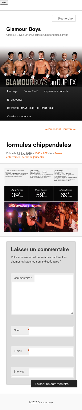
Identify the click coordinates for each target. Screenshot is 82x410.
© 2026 (33, 402)
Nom (21, 330)
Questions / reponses (19, 116)
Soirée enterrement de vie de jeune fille (34, 155)
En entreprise (14, 99)
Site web (19, 371)
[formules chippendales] (40, 200)
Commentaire (23, 278)
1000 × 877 (41, 153)
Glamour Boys (23, 28)
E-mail (21, 351)
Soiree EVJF (31, 91)
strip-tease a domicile (56, 91)
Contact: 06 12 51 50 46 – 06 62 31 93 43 (30, 108)
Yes (4, 2)
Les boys (12, 91)
